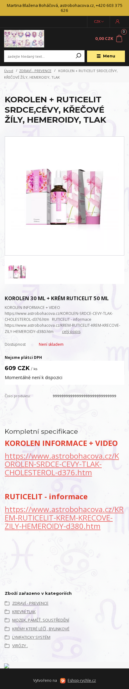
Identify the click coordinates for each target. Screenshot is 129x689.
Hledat (79, 56)
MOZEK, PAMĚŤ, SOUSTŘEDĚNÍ (40, 620)
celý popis (71, 331)
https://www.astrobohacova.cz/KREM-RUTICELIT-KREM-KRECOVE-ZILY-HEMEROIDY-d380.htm (64, 517)
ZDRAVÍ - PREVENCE (35, 70)
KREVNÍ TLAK (24, 611)
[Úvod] (26, 38)
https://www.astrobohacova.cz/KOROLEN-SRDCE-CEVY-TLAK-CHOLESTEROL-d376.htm (62, 464)
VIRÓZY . (20, 645)
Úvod (8, 70)
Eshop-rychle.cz (82, 680)
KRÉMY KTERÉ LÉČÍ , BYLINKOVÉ (41, 629)
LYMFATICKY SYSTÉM (31, 637)
